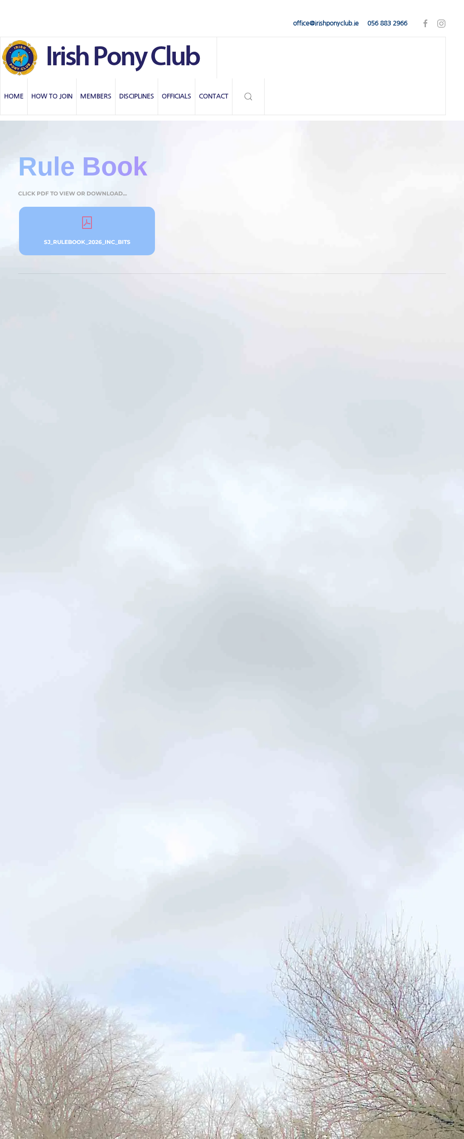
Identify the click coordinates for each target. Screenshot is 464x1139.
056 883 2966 (387, 23)
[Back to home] (108, 57)
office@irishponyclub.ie (326, 23)
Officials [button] (176, 96)
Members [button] (95, 96)
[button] (248, 96)
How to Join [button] (51, 96)
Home (14, 96)
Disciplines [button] (136, 96)
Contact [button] (213, 96)
